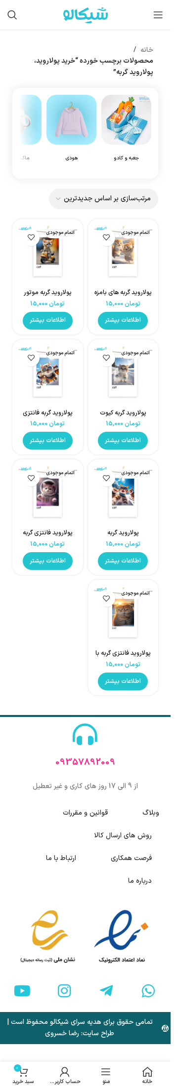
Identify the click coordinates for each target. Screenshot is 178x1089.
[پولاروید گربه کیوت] (123, 374)
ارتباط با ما (61, 858)
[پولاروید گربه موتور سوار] (47, 254)
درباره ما (140, 881)
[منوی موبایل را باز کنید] (158, 15)
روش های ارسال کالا (123, 835)
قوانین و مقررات (85, 813)
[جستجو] (12, 15)
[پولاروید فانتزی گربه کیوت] (47, 494)
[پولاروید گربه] (123, 494)
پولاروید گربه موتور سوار (48, 297)
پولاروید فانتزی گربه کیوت (48, 537)
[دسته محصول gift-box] (126, 133)
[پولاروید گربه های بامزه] (123, 254)
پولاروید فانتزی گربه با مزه (123, 657)
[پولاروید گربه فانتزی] (47, 374)
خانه (146, 50)
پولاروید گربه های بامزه (123, 292)
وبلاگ (150, 813)
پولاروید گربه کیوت (123, 412)
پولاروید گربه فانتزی (48, 412)
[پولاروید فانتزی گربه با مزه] (123, 615)
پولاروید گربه (123, 532)
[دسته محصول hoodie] (71, 133)
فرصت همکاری (131, 858)
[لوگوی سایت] (85, 14)
